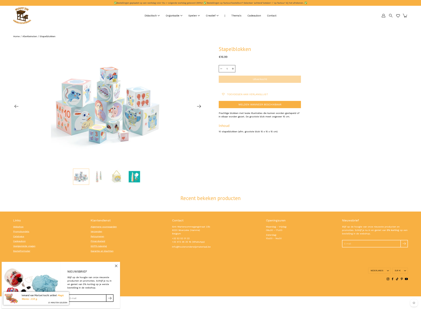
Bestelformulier (21, 251)
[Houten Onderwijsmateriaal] (22, 15)
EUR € (397, 271)
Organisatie (172, 15)
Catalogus (18, 236)
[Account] (383, 15)
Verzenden (96, 231)
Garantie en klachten (102, 251)
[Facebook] (392, 279)
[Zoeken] (390, 15)
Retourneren (97, 236)
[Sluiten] (116, 266)
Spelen (192, 15)
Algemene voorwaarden (104, 226)
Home (16, 36)
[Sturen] (404, 243)
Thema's (236, 15)
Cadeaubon (254, 15)
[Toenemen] (232, 68)
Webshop (18, 226)
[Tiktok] (397, 279)
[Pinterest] (401, 279)
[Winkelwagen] (405, 15)
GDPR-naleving (99, 246)
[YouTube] (406, 279)
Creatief (211, 15)
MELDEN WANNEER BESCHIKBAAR (259, 104)
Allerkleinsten (29, 36)
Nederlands (377, 271)
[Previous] (16, 106)
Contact (271, 15)
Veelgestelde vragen (24, 246)
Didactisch (151, 15)
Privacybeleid (98, 241)
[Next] (199, 106)
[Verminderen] (221, 68)
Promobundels (21, 231)
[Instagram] (387, 279)
